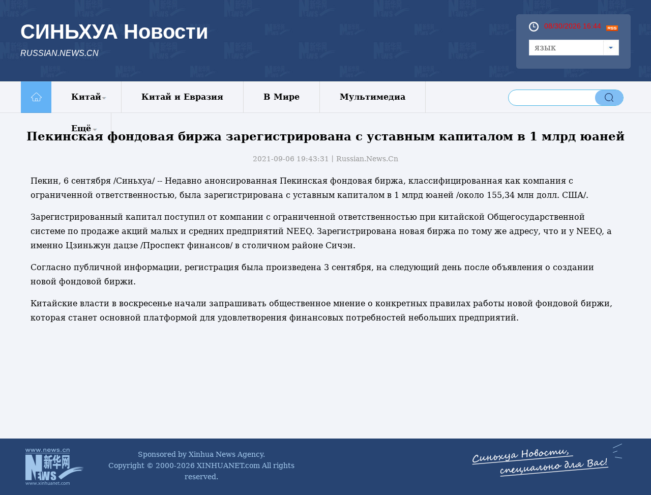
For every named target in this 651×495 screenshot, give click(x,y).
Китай (86, 97)
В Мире (281, 97)
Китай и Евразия (182, 97)
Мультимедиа (372, 97)
